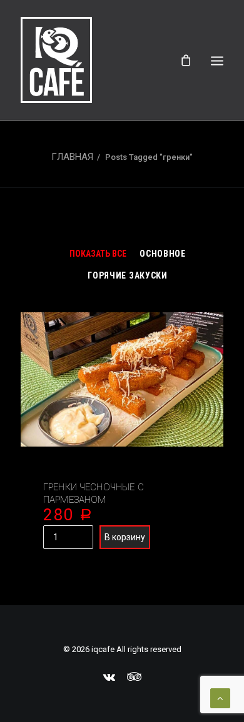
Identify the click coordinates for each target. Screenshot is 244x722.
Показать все (97, 254)
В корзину (124, 537)
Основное (163, 254)
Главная (72, 156)
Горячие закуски (128, 275)
